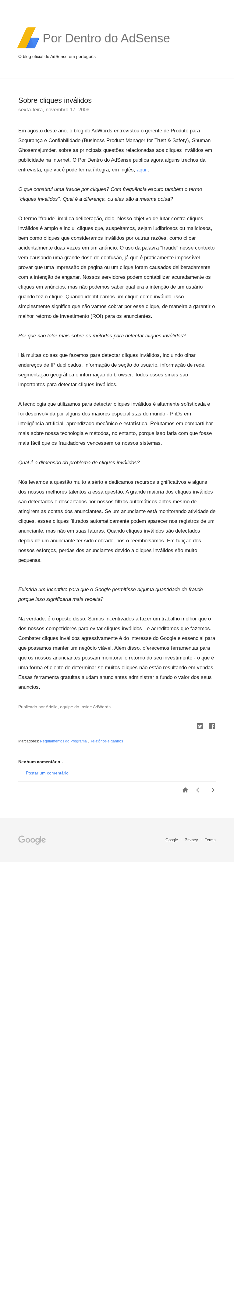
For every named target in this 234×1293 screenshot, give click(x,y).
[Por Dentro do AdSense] (106, 47)
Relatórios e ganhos (106, 741)
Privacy (192, 840)
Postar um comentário (47, 772)
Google (172, 840)
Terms (210, 840)
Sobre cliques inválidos (55, 100)
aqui (141, 170)
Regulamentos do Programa (64, 741)
